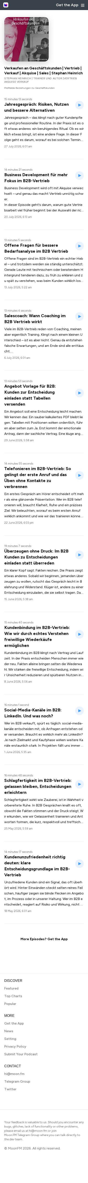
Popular (10, 1004)
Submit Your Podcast (21, 1054)
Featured (11, 988)
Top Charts (13, 996)
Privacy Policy (15, 1046)
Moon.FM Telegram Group (22, 1135)
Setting (10, 1039)
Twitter (10, 1089)
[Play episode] (79, 105)
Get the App (67, 5)
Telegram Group (17, 1081)
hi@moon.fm (14, 1074)
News (8, 1031)
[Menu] (83, 5)
